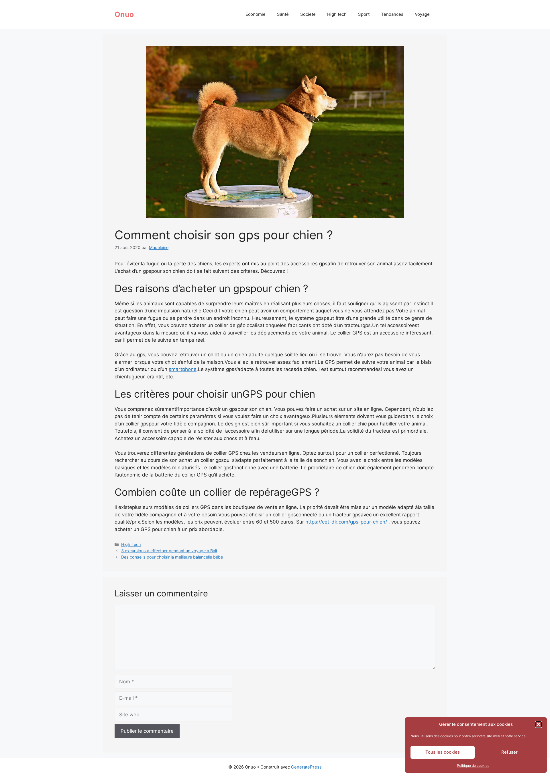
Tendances (392, 14)
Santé (283, 14)
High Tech (131, 544)
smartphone (183, 369)
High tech (337, 14)
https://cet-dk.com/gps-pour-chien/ (346, 522)
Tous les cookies (442, 752)
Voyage (422, 14)
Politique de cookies (473, 765)
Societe (308, 14)
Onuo (124, 14)
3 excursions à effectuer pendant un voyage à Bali (169, 550)
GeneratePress (306, 767)
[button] (538, 724)
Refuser (509, 752)
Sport (364, 14)
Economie (255, 14)
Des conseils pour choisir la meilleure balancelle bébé (172, 557)
